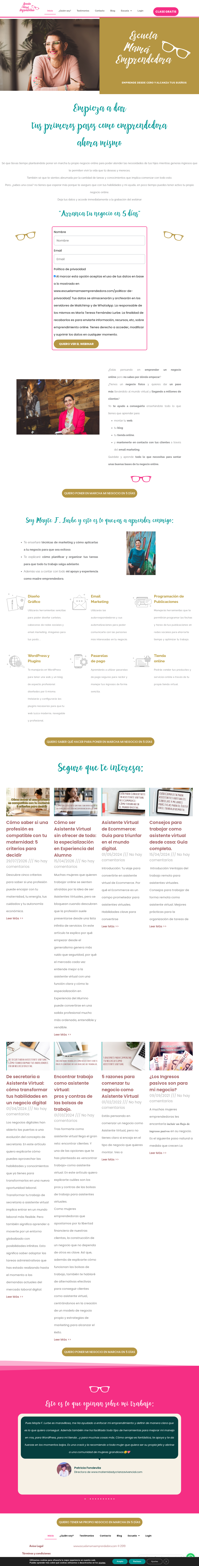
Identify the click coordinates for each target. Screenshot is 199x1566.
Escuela (125, 10)
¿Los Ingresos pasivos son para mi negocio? (168, 1083)
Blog (112, 10)
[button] (85, 1498)
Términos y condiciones (36, 1553)
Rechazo (137, 1561)
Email (58, 251)
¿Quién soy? (65, 10)
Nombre (60, 232)
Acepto (120, 1561)
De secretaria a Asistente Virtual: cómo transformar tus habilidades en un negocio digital (26, 1089)
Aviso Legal (36, 1546)
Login (140, 10)
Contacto (99, 10)
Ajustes (154, 1561)
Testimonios (83, 10)
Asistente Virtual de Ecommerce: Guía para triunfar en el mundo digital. (122, 835)
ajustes (102, 1562)
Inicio (50, 10)
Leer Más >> (14, 918)
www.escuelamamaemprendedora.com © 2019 (99, 1546)
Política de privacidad (70, 269)
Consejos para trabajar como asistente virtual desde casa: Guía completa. (168, 835)
